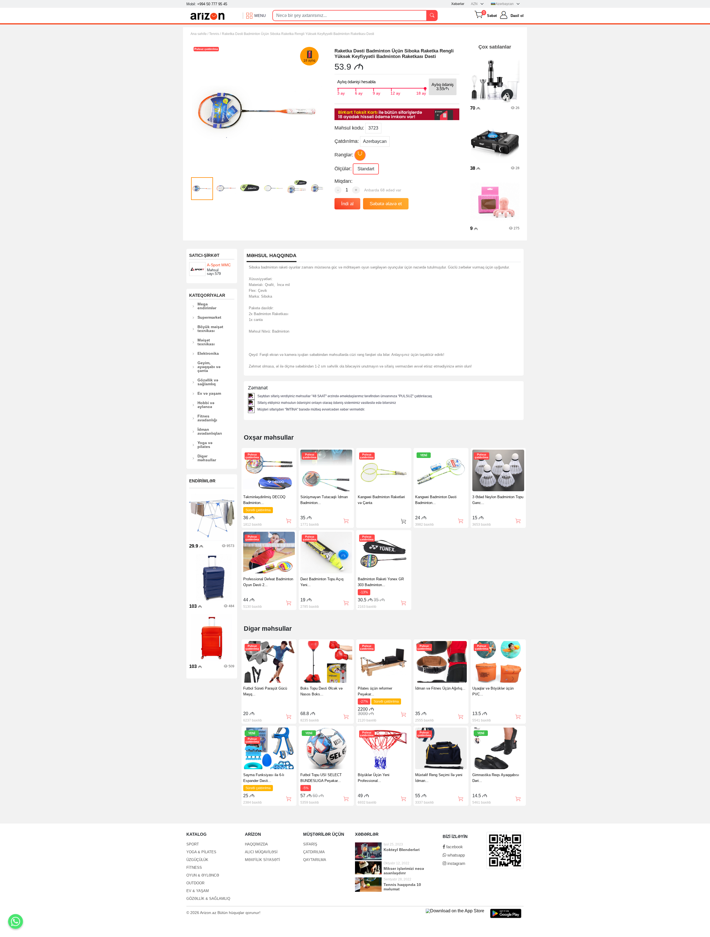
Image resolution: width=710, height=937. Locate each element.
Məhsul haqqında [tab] (271, 255)
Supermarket (209, 317)
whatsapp (455, 855)
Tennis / (215, 34)
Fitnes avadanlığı (207, 418)
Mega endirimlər (206, 306)
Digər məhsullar (206, 458)
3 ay (341, 92)
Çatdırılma (314, 852)
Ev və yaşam (209, 393)
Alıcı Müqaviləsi (261, 852)
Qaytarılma (314, 860)
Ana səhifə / (200, 34)
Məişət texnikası (206, 342)
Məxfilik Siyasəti (262, 860)
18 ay (421, 92)
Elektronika (208, 353)
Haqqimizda (256, 844)
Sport (192, 844)
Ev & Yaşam (197, 891)
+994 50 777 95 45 (212, 4)
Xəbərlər (457, 4)
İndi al (347, 203)
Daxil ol (517, 16)
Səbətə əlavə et (386, 203)
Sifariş (310, 844)
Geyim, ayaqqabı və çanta (208, 367)
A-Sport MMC (219, 265)
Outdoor (195, 883)
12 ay (395, 92)
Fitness (194, 867)
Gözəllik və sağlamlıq (207, 382)
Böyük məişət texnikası (210, 329)
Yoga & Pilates (201, 852)
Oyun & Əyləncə (202, 875)
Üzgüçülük (197, 860)
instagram (455, 863)
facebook (454, 847)
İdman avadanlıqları (209, 431)
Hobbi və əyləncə (205, 405)
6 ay (358, 92)
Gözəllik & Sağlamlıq (208, 898)
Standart (365, 168)
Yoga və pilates (204, 444)
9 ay (376, 92)
